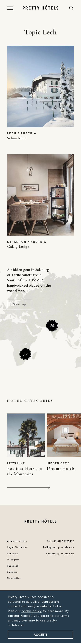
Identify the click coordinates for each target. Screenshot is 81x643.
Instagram (13, 559)
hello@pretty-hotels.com (58, 547)
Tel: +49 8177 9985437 (60, 541)
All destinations (17, 541)
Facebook (12, 566)
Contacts (12, 553)
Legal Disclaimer (17, 547)
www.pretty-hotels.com (60, 553)
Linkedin (12, 572)
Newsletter (14, 578)
